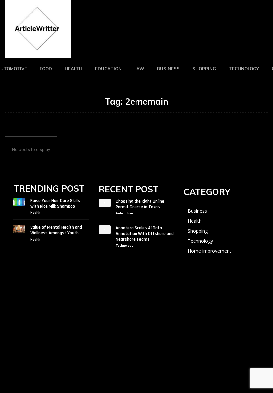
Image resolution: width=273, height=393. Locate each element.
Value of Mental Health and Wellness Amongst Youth (56, 230)
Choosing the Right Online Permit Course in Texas (140, 204)
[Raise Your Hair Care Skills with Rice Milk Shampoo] (19, 202)
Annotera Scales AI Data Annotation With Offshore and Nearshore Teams (145, 233)
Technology (124, 245)
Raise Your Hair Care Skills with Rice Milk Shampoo (55, 203)
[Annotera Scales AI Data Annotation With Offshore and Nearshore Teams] (105, 229)
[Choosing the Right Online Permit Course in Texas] (105, 203)
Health (35, 212)
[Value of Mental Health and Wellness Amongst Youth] (19, 229)
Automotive (124, 213)
